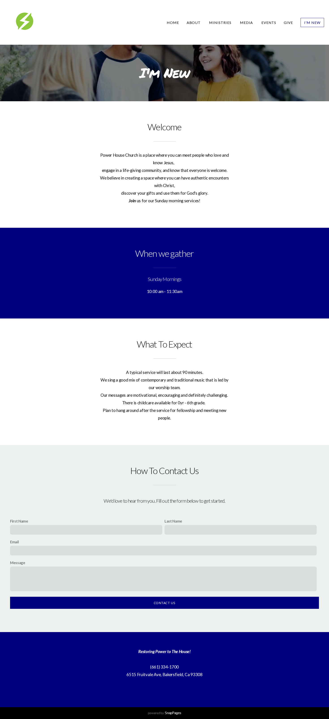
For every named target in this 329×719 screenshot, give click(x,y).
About (194, 22)
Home (173, 22)
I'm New (312, 22)
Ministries (220, 22)
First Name (19, 521)
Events (268, 22)
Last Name (173, 521)
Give (288, 22)
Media (247, 22)
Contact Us (164, 603)
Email (14, 542)
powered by (164, 713)
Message (17, 562)
